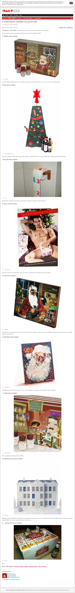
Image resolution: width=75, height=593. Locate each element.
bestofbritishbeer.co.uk (9, 153)
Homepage (3, 15)
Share (62, 27)
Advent (9, 18)
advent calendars (28, 18)
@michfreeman (12, 575)
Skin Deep (16, 15)
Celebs (6, 15)
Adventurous (37, 18)
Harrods (6, 515)
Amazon (6, 79)
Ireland (11, 15)
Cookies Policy (20, 4)
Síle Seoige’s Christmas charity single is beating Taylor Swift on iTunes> (26, 566)
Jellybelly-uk (7, 387)
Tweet (70, 27)
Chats (20, 15)
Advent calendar (17, 18)
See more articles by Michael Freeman (12, 579)
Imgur (6, 560)
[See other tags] (71, 18)
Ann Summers (7, 269)
